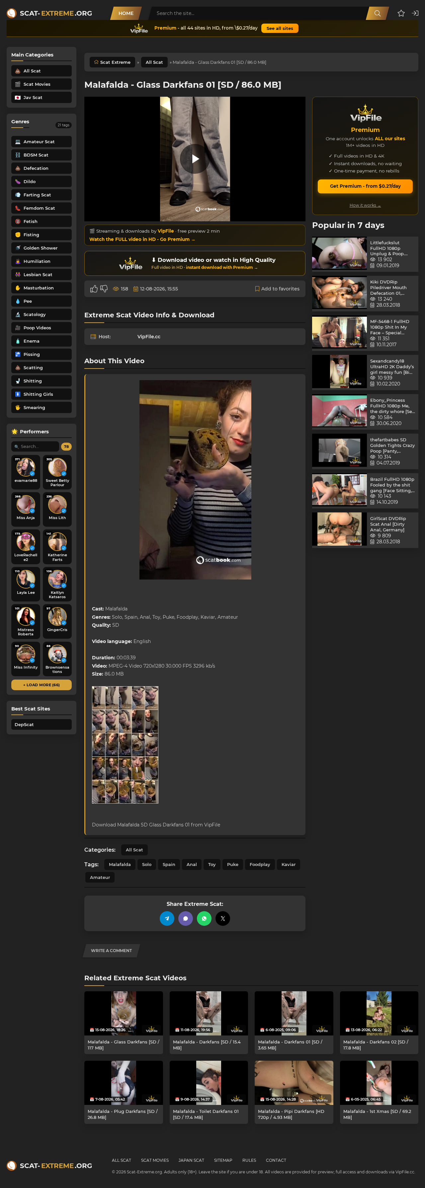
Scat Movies (155, 1160)
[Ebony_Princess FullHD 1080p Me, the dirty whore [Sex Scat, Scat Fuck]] (339, 412)
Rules (249, 1160)
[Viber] (185, 918)
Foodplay (260, 864)
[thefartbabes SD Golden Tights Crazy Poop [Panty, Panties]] (339, 451)
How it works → (365, 205)
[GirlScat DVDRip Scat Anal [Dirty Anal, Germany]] (339, 530)
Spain (169, 864)
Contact (276, 1160)
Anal (192, 864)
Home (126, 13)
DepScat (24, 724)
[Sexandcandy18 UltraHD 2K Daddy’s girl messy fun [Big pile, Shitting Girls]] (339, 372)
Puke (232, 864)
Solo (146, 864)
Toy (212, 864)
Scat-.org (56, 13)
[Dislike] (104, 288)
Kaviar (289, 864)
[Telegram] (167, 918)
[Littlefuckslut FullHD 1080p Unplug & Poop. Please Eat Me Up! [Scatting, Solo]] (339, 254)
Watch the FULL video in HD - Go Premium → (142, 239)
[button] (401, 13)
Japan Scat (191, 1160)
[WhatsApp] (204, 918)
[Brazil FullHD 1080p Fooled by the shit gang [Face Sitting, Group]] (339, 491)
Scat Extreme (115, 62)
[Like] (94, 288)
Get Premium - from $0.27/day (365, 186)
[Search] (377, 13)
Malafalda (120, 864)
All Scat (154, 62)
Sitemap (223, 1160)
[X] (222, 918)
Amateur (100, 877)
